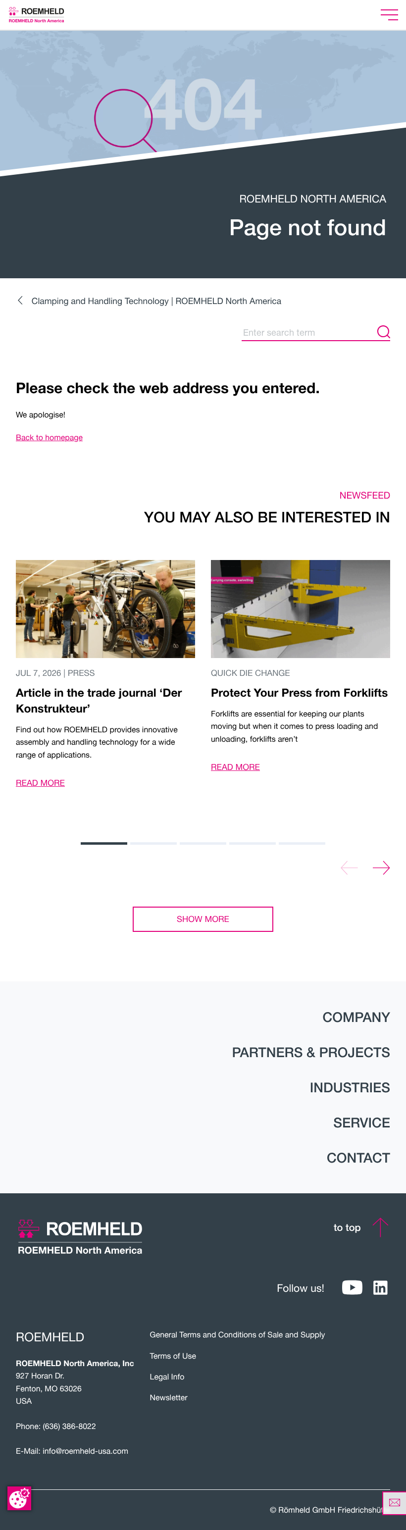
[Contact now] (394, 1503)
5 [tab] (302, 843)
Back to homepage (49, 437)
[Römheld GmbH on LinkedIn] (380, 1288)
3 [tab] (203, 843)
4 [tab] (252, 843)
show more (203, 919)
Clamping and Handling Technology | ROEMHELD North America (156, 301)
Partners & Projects (311, 1053)
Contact (358, 1158)
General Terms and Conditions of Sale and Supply (237, 1334)
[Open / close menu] (389, 15)
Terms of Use (173, 1356)
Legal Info (167, 1377)
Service (361, 1123)
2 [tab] (153, 843)
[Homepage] (49, 14)
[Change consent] (19, 1498)
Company (356, 1017)
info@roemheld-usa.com (85, 1451)
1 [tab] (104, 843)
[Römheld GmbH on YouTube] (352, 1288)
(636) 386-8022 (69, 1426)
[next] (381, 868)
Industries (350, 1088)
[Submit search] (383, 332)
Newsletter (169, 1397)
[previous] (349, 868)
